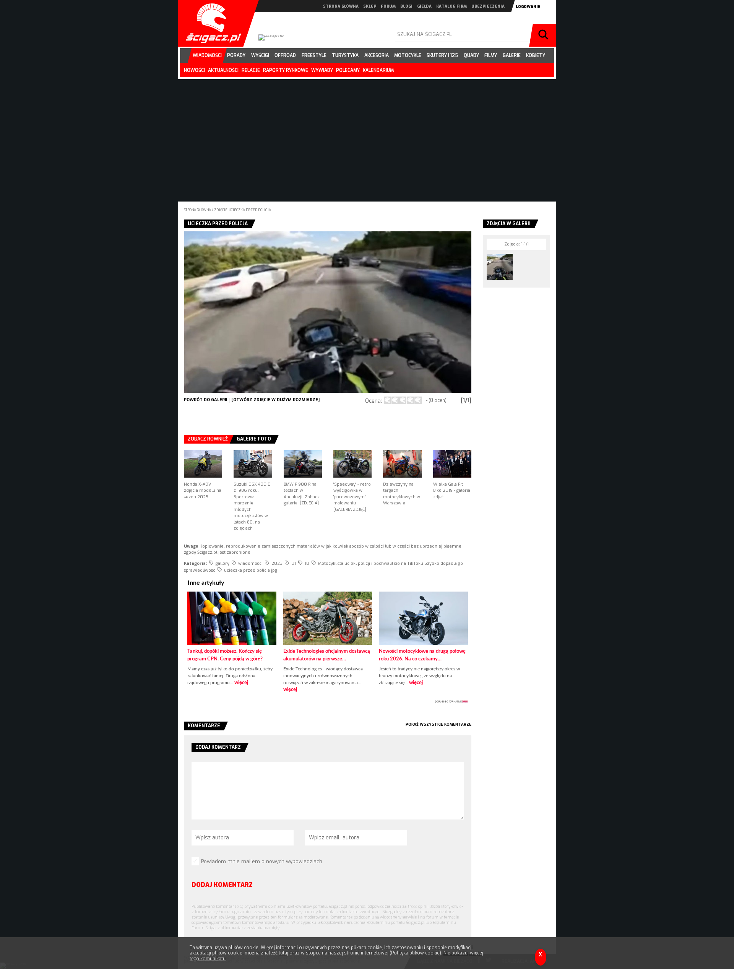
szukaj (544, 35)
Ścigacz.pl (210, 23)
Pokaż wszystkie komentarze (438, 724)
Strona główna (197, 210)
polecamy (348, 70)
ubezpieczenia (488, 6)
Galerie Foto (254, 439)
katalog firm (451, 6)
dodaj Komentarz (222, 885)
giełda (424, 6)
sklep (369, 6)
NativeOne (328, 701)
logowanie (528, 6)
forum (388, 6)
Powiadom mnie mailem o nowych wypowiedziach (261, 861)
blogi (406, 6)
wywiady (322, 70)
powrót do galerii (205, 400)
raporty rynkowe (285, 70)
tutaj (283, 953)
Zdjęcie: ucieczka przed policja (242, 210)
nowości (194, 70)
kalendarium (378, 70)
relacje (251, 70)
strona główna (341, 6)
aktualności (223, 70)
